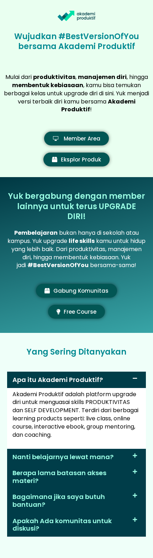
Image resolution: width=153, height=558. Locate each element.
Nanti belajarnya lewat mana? (63, 456)
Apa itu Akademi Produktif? (57, 379)
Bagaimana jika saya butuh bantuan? (58, 500)
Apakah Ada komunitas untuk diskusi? (62, 524)
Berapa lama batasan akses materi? (59, 476)
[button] (76, 380)
